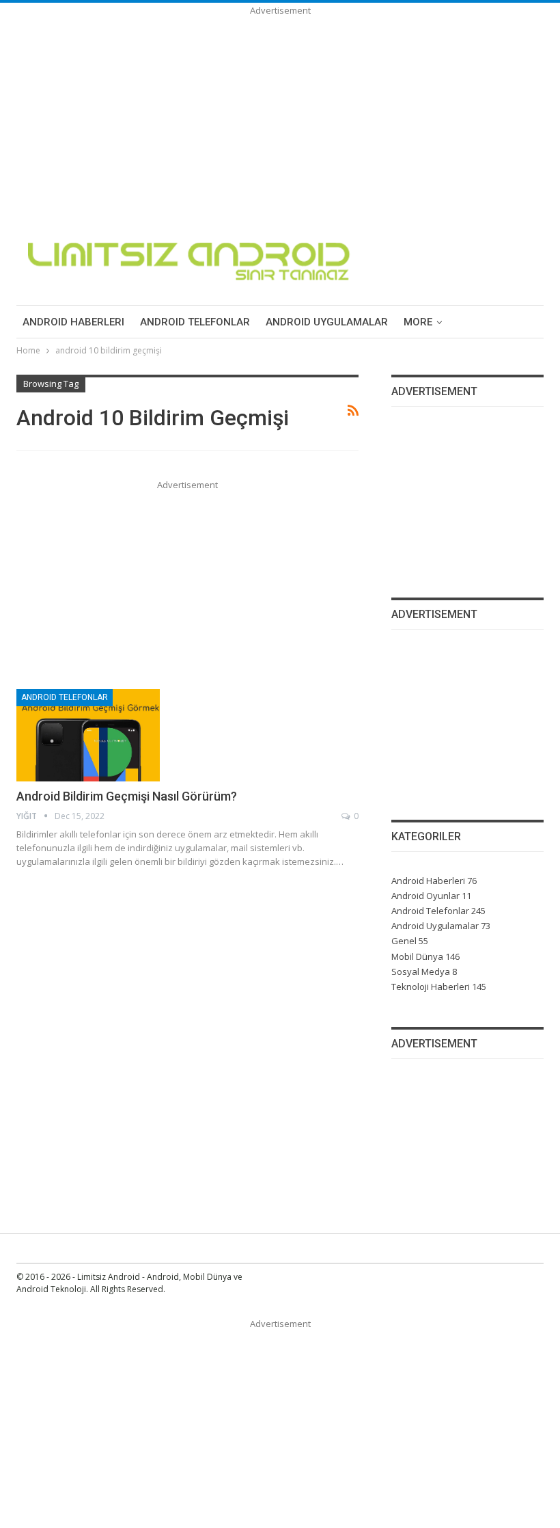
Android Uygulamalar (327, 322)
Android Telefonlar (195, 322)
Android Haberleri (73, 322)
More (418, 322)
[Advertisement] (280, 113)
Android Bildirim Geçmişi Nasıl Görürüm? (126, 796)
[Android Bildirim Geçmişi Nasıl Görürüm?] (88, 735)
